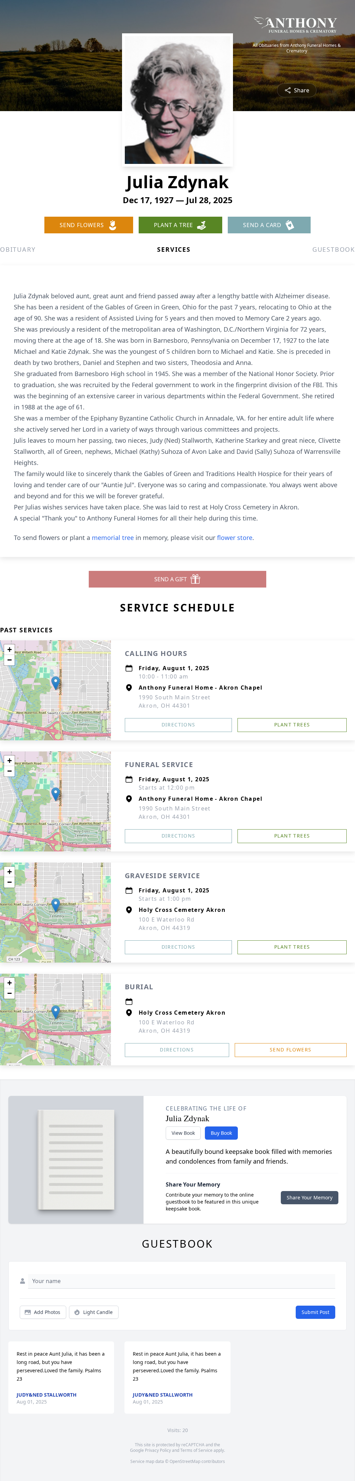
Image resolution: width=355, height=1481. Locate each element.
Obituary (17, 249)
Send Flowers (291, 1049)
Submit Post (315, 1312)
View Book (183, 1133)
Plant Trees (292, 724)
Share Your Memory (309, 1197)
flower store (234, 537)
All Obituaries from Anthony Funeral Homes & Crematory (297, 48)
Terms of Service (196, 1450)
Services (173, 249)
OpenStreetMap (185, 1461)
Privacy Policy (158, 1450)
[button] (55, 683)
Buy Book (221, 1133)
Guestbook (333, 249)
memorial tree (113, 537)
